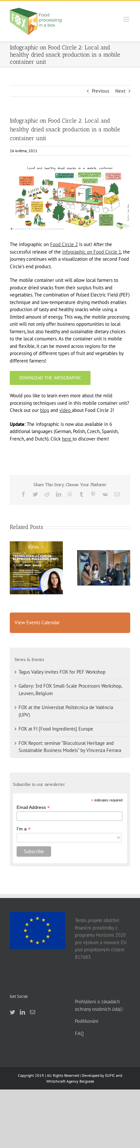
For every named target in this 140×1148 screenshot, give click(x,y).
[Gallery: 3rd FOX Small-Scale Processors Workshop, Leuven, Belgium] (103, 568)
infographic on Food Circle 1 (91, 252)
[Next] (125, 567)
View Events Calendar (37, 622)
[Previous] (15, 567)
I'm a (24, 829)
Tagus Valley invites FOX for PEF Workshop (36, 556)
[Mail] (32, 1012)
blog (44, 410)
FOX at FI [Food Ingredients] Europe (56, 729)
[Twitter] (12, 1012)
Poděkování (86, 1021)
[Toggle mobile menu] (126, 19)
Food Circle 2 (64, 244)
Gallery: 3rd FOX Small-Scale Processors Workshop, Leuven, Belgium (103, 553)
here (66, 439)
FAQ (79, 1033)
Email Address (33, 807)
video (65, 410)
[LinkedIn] (22, 1012)
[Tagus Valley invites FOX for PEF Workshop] (36, 567)
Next (120, 91)
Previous (100, 91)
